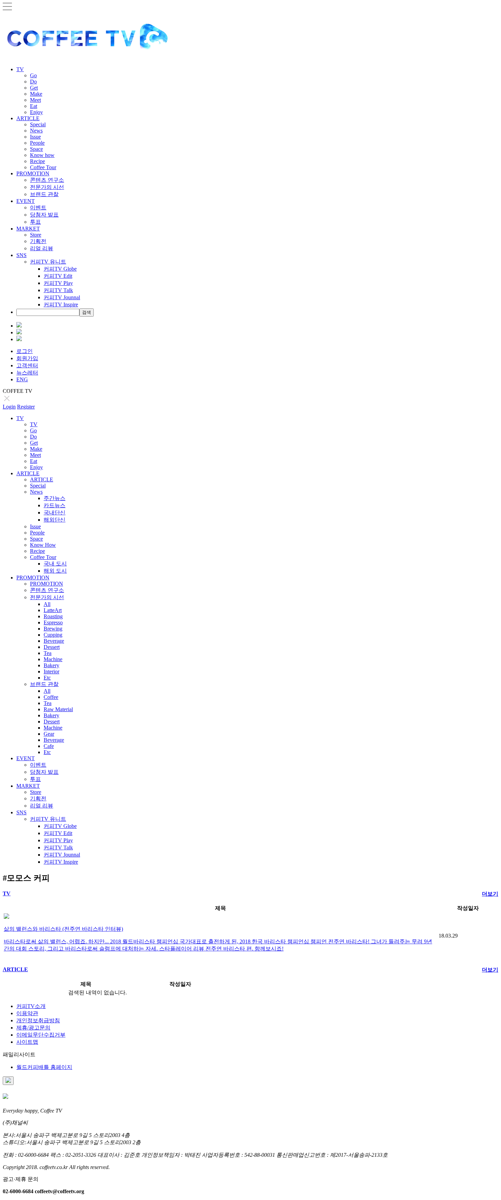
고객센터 (27, 365)
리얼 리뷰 (41, 248)
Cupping (53, 635)
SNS (21, 255)
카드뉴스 (54, 505)
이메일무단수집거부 (40, 1035)
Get (34, 88)
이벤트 (38, 207)
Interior (51, 671)
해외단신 (54, 520)
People (37, 143)
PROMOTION (32, 173)
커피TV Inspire (61, 304)
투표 (35, 222)
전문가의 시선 (47, 187)
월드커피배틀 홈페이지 (44, 1067)
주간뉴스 (54, 498)
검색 (86, 312)
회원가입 (27, 358)
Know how (42, 155)
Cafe (49, 746)
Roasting (53, 616)
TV (20, 69)
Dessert (52, 647)
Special (38, 124)
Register (26, 407)
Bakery (51, 665)
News (36, 130)
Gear (49, 734)
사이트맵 (27, 1042)
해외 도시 (55, 571)
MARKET (28, 228)
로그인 (24, 351)
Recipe (37, 161)
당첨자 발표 (44, 215)
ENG (22, 379)
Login (9, 407)
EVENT (25, 201)
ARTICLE (28, 118)
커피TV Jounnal (62, 297)
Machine (53, 659)
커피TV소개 (31, 1006)
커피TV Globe (60, 269)
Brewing (53, 628)
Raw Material (58, 709)
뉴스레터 (27, 372)
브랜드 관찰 (44, 194)
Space (36, 149)
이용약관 (27, 1013)
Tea (47, 653)
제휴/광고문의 (33, 1027)
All (47, 604)
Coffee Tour (43, 167)
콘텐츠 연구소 (47, 180)
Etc (47, 678)
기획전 (38, 241)
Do (33, 81)
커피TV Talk (58, 290)
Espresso (53, 622)
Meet (35, 100)
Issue (35, 137)
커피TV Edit (58, 276)
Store (35, 235)
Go (33, 75)
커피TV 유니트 (48, 262)
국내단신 (54, 512)
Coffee (51, 697)
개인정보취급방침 (38, 1020)
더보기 (490, 894)
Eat (33, 106)
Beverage (54, 641)
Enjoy (36, 112)
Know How (43, 545)
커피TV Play (58, 283)
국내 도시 (55, 563)
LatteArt (53, 610)
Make (36, 94)
